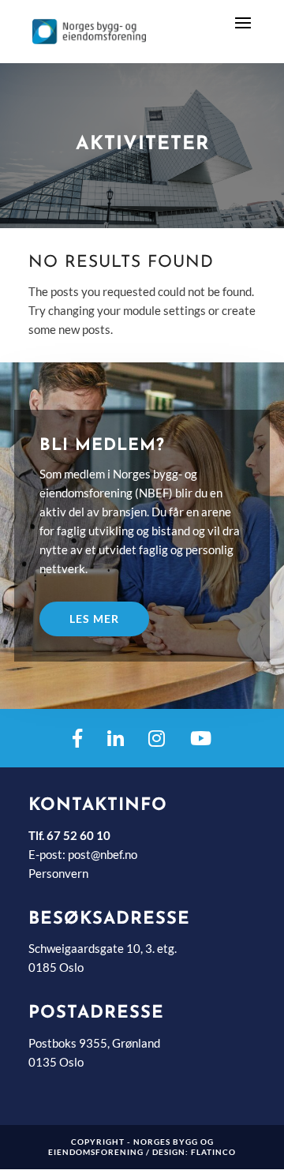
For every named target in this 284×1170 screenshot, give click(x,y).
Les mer (94, 618)
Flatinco (213, 1152)
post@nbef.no (102, 854)
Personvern (58, 873)
